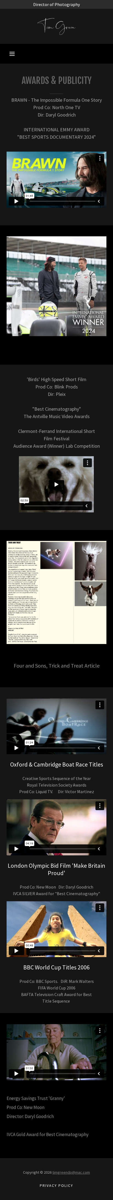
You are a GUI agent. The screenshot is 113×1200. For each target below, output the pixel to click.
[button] (12, 53)
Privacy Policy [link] (56, 1185)
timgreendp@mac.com (71, 1172)
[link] (56, 26)
